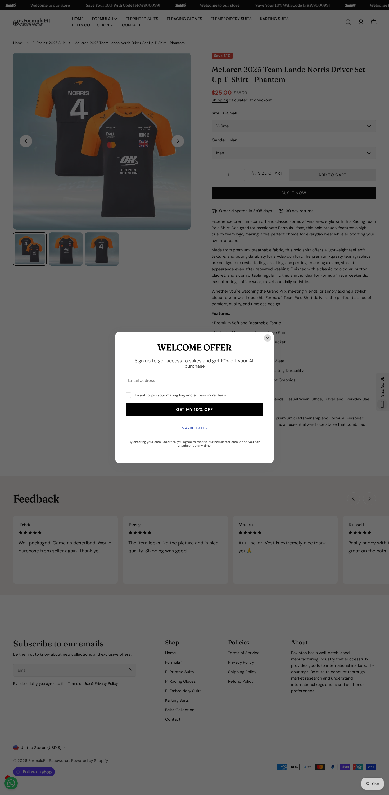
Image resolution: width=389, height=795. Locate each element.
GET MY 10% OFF (194, 409)
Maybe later (195, 428)
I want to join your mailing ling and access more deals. (181, 395)
